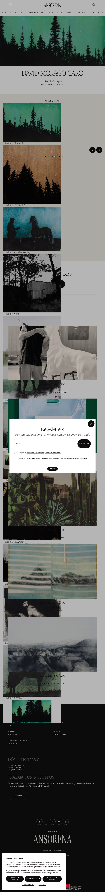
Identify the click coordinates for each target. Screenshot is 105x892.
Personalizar (33, 879)
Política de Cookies (28, 885)
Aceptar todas (15, 879)
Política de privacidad (52, 453)
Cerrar (52, 469)
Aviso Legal (42, 885)
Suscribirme (84, 444)
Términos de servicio (74, 458)
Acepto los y (39, 453)
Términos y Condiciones (35, 453)
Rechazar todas (52, 879)
